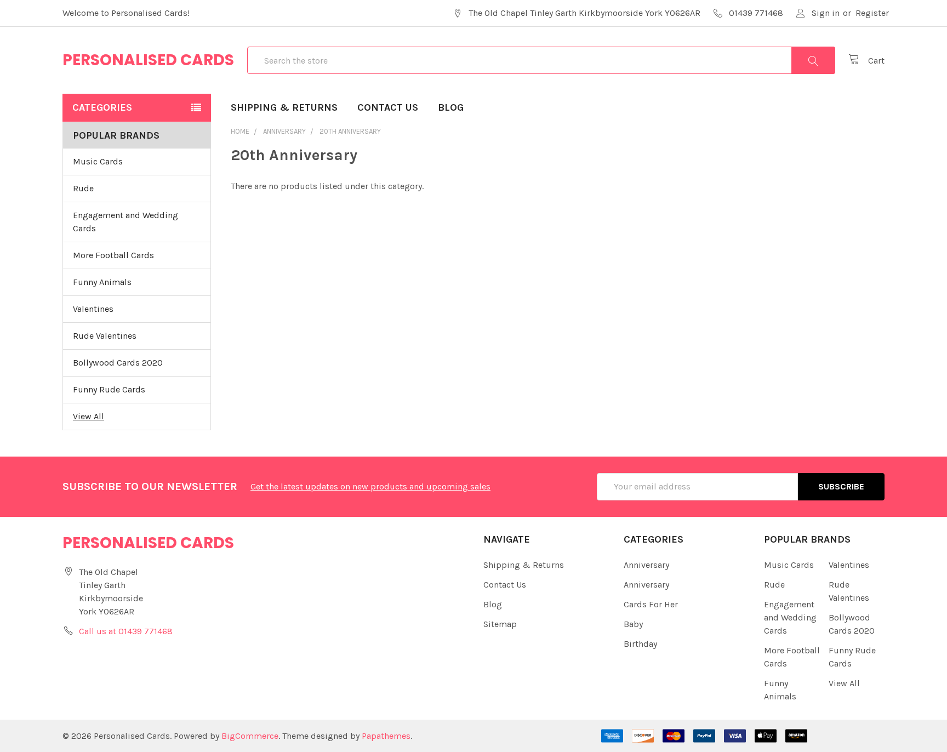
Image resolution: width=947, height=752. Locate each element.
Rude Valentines (104, 336)
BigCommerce (249, 736)
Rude (83, 188)
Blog (451, 107)
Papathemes (386, 736)
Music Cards (98, 161)
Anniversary (646, 565)
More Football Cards (113, 255)
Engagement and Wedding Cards (125, 221)
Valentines (93, 309)
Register (872, 13)
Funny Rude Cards (109, 389)
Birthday (640, 644)
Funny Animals (102, 282)
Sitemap (500, 624)
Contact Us (387, 107)
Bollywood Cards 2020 (118, 362)
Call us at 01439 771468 (126, 631)
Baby (633, 624)
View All (88, 416)
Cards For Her (651, 604)
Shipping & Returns (284, 107)
